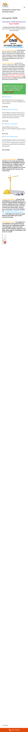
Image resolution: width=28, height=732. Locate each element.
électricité (21, 73)
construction (15, 142)
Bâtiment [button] (6, 725)
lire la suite (5, 106)
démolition (19, 100)
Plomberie (19, 128)
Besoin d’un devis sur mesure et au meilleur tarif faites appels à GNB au (13, 89)
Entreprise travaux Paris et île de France (11, 11)
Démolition (9, 73)
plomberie (5, 74)
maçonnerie (15, 73)
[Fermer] (5, 235)
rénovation (22, 142)
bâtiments (6, 144)
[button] (5, 242)
